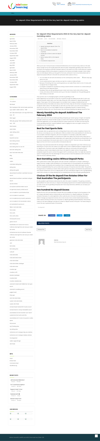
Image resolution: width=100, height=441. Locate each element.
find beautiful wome (15, 219)
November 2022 (14, 80)
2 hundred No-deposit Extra (48, 60)
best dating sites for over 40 (17, 146)
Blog (11, 155)
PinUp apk (12, 295)
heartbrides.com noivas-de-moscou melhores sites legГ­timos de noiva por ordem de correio (21, 227)
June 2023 (12, 63)
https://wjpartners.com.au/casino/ (46, 98)
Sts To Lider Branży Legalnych (17, 384)
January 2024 (13, 46)
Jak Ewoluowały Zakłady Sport (17, 380)
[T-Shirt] (13, 415)
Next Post (88, 229)
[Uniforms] (28, 415)
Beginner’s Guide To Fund (16, 389)
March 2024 (13, 41)
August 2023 (13, 58)
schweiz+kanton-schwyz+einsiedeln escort (21, 310)
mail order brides (14, 260)
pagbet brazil (13, 292)
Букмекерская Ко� (15, 394)
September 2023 (14, 55)
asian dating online (14, 132)
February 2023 (13, 72)
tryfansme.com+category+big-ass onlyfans (21, 332)
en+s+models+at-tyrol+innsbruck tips (19, 192)
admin (45, 38)
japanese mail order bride (16, 240)
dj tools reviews (13, 183)
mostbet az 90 (13, 272)
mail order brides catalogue (17, 263)
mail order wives (14, 266)
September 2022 (14, 84)
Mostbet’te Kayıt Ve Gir (15, 398)
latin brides (12, 246)
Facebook (52, 215)
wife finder (12, 344)
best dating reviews (15, 141)
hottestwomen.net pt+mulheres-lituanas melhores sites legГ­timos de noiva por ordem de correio (21, 235)
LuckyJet (12, 252)
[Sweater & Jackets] (21, 421)
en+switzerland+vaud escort (17, 204)
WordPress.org (13, 365)
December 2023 (14, 48)
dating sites (13, 167)
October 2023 (13, 53)
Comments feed (14, 363)
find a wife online (14, 216)
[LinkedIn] (90, 437)
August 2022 (13, 87)
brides (11, 158)
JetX (11, 243)
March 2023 (13, 70)
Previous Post (41, 229)
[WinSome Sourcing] (18, 6)
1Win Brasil (12, 104)
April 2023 (12, 67)
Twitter (60, 215)
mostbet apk (13, 269)
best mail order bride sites (16, 152)
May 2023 (12, 65)
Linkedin (67, 215)
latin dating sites (14, 249)
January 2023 (13, 75)
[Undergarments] (28, 421)
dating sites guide (14, 170)
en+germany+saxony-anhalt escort (19, 189)
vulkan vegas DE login (15, 341)
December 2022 (14, 77)
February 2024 (13, 43)
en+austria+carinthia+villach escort (19, 186)
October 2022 (13, 82)
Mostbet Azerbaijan (15, 275)
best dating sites (14, 144)
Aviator (11, 135)
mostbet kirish (13, 278)
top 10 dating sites (14, 326)
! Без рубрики (13, 101)
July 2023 (12, 60)
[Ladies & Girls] (13, 421)
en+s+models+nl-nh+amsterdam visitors (20, 201)
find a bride (13, 210)
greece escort (13, 221)
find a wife (12, 213)
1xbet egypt (13, 118)
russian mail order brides (16, 301)
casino (11, 161)
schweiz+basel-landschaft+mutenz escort (21, 307)
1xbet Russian (13, 126)
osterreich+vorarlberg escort (17, 289)
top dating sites (14, 329)
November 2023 (14, 51)
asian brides (13, 129)
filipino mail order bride (15, 207)
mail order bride (14, 254)
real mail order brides (15, 298)
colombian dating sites (15, 164)
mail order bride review (15, 257)
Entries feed (13, 360)
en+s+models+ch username (17, 195)
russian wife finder (14, 304)
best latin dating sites (15, 149)
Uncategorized (13, 338)
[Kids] (21, 415)
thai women (13, 323)
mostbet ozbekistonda (15, 281)
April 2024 (12, 39)
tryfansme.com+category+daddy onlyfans (21, 335)
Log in (11, 358)
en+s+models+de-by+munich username (20, 198)
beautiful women (14, 138)
